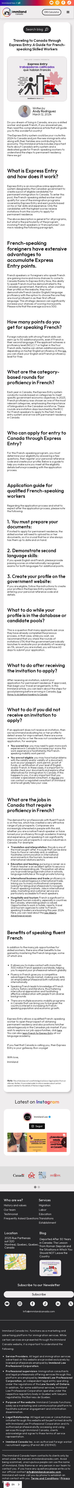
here (59, 1030)
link (64, 351)
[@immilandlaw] (27, 1116)
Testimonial (11, 1214)
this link (55, 777)
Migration (44, 1205)
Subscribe (39, 1294)
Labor (43, 1209)
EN (13, 1484)
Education (45, 1214)
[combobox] (13, 1484)
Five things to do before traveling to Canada (34, 693)
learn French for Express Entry (37, 1033)
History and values (15, 1205)
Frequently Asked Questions (21, 1218)
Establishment (47, 1222)
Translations (46, 1218)
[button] (68, 12)
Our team (10, 1209)
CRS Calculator (51, 12)
